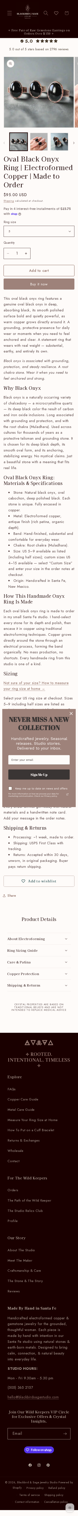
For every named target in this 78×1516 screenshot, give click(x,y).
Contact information (27, 1502)
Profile (13, 1220)
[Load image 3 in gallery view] (59, 142)
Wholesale (15, 1150)
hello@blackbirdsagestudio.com (33, 1397)
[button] (9, 13)
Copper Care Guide (23, 1099)
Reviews (14, 1291)
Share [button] (11, 895)
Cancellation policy (56, 1502)
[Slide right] (74, 143)
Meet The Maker (20, 1260)
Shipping (9, 201)
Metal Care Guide (21, 1109)
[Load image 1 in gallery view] (18, 142)
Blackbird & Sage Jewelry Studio (37, 1482)
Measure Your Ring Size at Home (33, 1119)
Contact (14, 1161)
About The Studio (21, 1250)
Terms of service (29, 1495)
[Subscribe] (65, 1433)
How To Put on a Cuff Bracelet (31, 1130)
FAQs (12, 1089)
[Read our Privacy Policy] (67, 794)
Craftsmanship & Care (24, 1270)
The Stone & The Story (25, 1280)
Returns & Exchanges (24, 1140)
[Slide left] (4, 143)
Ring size (10, 222)
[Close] (71, 713)
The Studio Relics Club (25, 1210)
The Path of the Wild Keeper (29, 1200)
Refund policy (56, 1488)
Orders (13, 1190)
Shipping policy (53, 1495)
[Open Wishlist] (56, 13)
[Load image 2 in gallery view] (39, 142)
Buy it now (39, 284)
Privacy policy (35, 1488)
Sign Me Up (39, 774)
